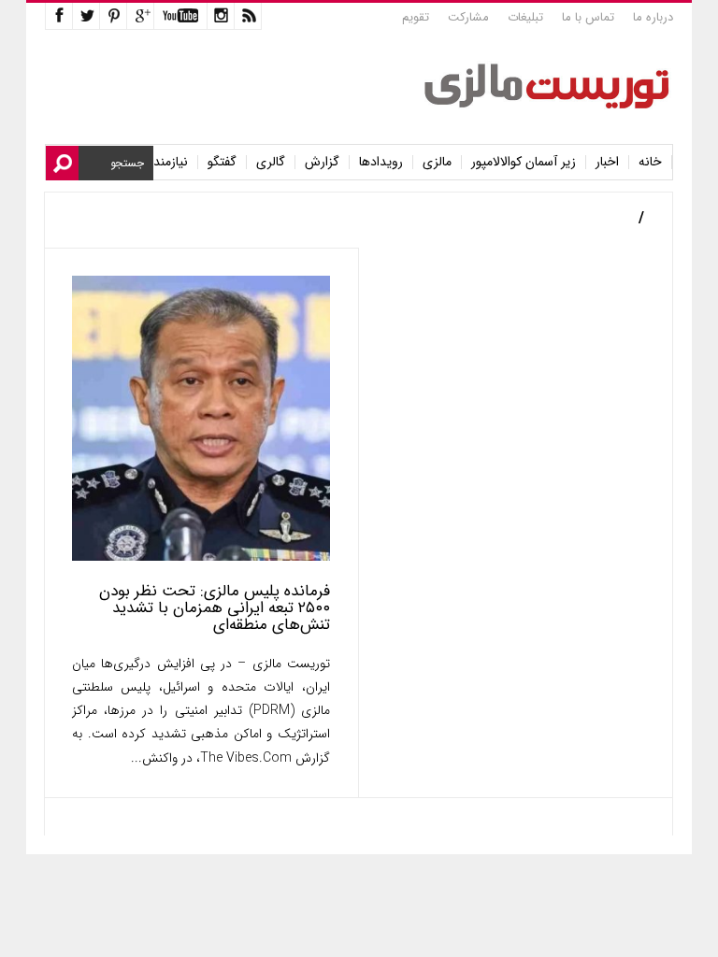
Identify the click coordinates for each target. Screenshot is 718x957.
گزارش (322, 162)
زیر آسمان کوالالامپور (523, 162)
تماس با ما (588, 17)
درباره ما (653, 17)
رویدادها (381, 162)
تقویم (415, 17)
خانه (650, 162)
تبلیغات (525, 17)
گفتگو (222, 162)
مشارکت (468, 17)
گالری (270, 162)
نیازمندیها (164, 162)
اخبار (607, 162)
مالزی (437, 162)
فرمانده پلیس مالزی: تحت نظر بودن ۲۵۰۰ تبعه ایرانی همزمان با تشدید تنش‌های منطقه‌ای (214, 607)
